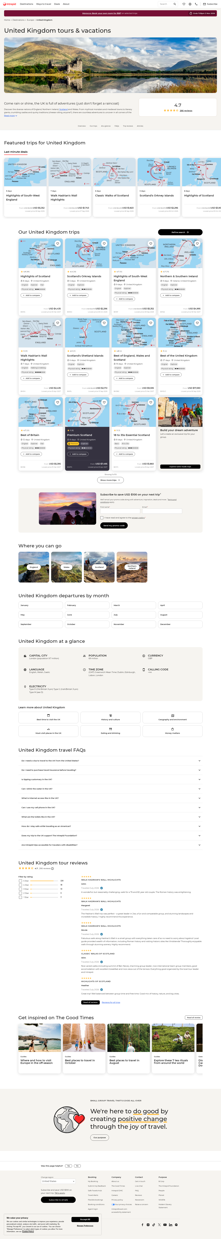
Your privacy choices (123, 1204)
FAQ (137, 1191)
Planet (161, 1195)
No (77, 1166)
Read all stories (193, 1018)
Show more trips (108, 480)
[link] (40, 605)
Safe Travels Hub (95, 1191)
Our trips (93, 126)
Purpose (163, 1177)
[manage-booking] (190, 4)
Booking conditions (96, 1204)
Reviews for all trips (111, 1002)
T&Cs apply (60, 1193)
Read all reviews (90, 1002)
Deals (57, 4)
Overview (82, 126)
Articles (140, 126)
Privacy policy (117, 1200)
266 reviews (186, 111)
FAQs (117, 126)
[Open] (52, 868)
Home (7, 20)
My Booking (93, 1181)
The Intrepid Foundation (169, 1186)
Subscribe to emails (58, 1200)
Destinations (26, 4)
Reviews (138, 1195)
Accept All (85, 1219)
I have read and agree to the (125, 517)
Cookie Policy (28, 1231)
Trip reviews (128, 126)
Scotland (63, 109)
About (66, 4)
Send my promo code (114, 525)
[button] (58, 243)
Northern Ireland (132, 567)
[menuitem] (9, 4)
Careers (115, 1195)
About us (115, 1181)
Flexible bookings (95, 1200)
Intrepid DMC (117, 1191)
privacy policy (138, 517)
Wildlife (162, 1200)
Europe (30, 20)
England (34, 567)
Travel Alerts (93, 1195)
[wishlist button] (58, 244)
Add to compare (33, 295)
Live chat (139, 1186)
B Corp (161, 1181)
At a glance (105, 126)
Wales (66, 567)
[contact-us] (196, 4)
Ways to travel (43, 4)
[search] (165, 4)
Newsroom (139, 1200)
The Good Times (118, 1186)
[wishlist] (184, 4)
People (161, 1191)
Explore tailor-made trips (180, 467)
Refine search (179, 232)
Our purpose (99, 1137)
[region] (52, 1224)
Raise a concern (141, 1204)
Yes (68, 1166)
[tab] (15, 152)
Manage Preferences (85, 1226)
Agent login (93, 1209)
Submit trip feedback (97, 1186)
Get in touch (140, 1181)
